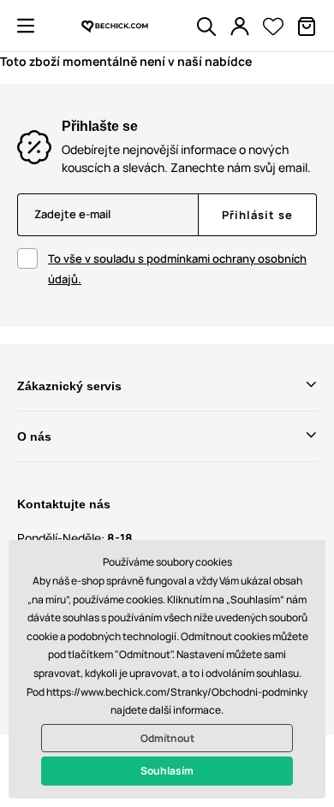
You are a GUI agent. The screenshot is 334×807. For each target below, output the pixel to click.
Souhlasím (167, 770)
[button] (25, 25)
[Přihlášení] (240, 26)
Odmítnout (167, 738)
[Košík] (306, 26)
